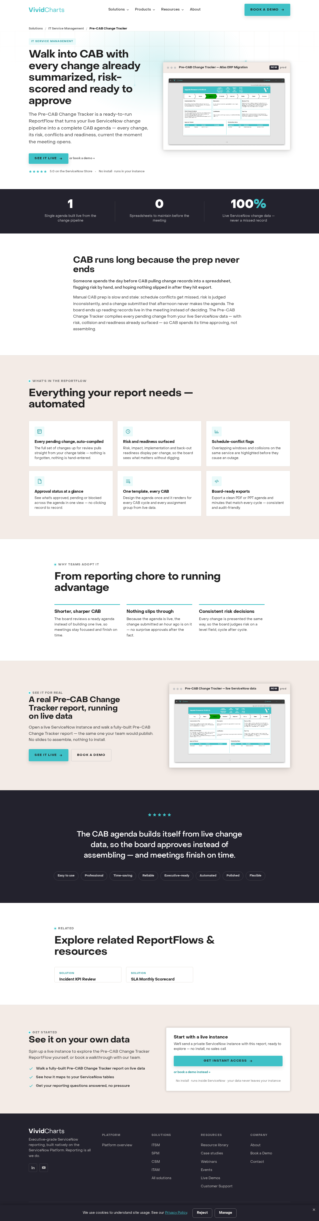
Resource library (214, 1145)
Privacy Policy (176, 1212)
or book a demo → (82, 158)
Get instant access (225, 1060)
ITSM (156, 1145)
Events (206, 1170)
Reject (202, 1212)
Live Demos (210, 1178)
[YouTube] (43, 1168)
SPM (156, 1153)
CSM (156, 1162)
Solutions (116, 9)
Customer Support (217, 1186)
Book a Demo (264, 9)
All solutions (161, 1178)
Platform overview (117, 1145)
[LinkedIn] (33, 1168)
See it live (46, 158)
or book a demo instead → (192, 1072)
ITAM (156, 1170)
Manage (225, 1212)
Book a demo (91, 755)
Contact (257, 1162)
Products (143, 9)
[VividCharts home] (46, 9)
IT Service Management (66, 28)
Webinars (209, 1162)
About (195, 9)
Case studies (212, 1153)
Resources (170, 9)
